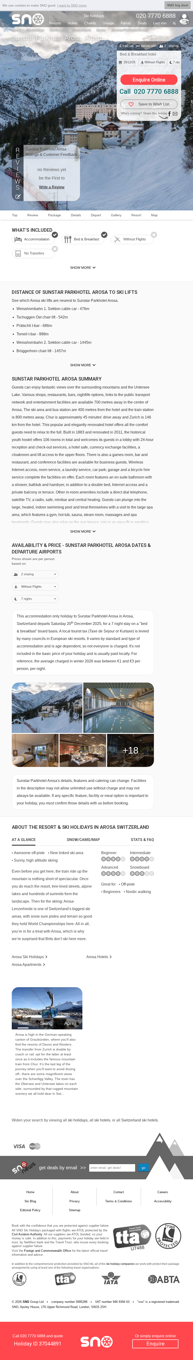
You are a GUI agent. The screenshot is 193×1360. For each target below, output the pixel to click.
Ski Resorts (58, 30)
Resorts (55, 23)
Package (54, 215)
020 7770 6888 (32, 1336)
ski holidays (78, 1120)
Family (126, 23)
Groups (108, 23)
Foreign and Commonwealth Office (47, 1250)
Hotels (73, 23)
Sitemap (74, 1210)
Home (16, 30)
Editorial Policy (30, 1210)
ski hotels (102, 1120)
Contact (118, 1192)
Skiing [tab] (46, 1023)
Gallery (116, 215)
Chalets (90, 23)
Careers (162, 1192)
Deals (142, 23)
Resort (136, 215)
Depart (96, 215)
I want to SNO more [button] (72, 5)
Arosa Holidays (28, 957)
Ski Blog (30, 1201)
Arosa (100, 30)
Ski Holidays (35, 30)
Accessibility (163, 1201)
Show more (80, 365)
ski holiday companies (120, 1264)
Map (154, 215)
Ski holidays (94, 16)
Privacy (74, 1201)
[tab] (24, 839)
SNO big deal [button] (177, 5)
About (75, 1192)
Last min (159, 23)
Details (76, 215)
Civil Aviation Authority (27, 1234)
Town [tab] (23, 1023)
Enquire (155, 1344)
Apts (26, 965)
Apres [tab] (70, 1023)
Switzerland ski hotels (139, 1120)
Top (14, 215)
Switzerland (82, 30)
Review (32, 215)
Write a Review (51, 187)
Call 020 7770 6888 (149, 91)
